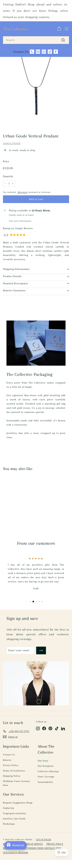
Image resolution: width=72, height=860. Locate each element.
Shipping (22, 192)
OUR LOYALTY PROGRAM (15, 852)
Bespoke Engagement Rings (18, 802)
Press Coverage (46, 776)
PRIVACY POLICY (54, 844)
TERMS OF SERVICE (33, 844)
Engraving (8, 808)
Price (6, 161)
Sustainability (45, 782)
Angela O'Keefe (12, 143)
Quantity (8, 176)
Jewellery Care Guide (14, 818)
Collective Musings (48, 771)
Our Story (43, 760)
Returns (7, 760)
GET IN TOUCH (43, 839)
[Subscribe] (41, 650)
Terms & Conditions (14, 770)
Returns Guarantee (14, 290)
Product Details (12, 276)
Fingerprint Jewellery (14, 813)
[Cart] (59, 29)
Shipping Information (16, 269)
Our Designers (46, 766)
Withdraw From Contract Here (16, 783)
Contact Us (9, 754)
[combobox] (36, 40)
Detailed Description (15, 283)
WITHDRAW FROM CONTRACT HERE (42, 848)
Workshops (9, 824)
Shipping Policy (11, 776)
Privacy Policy (11, 765)
